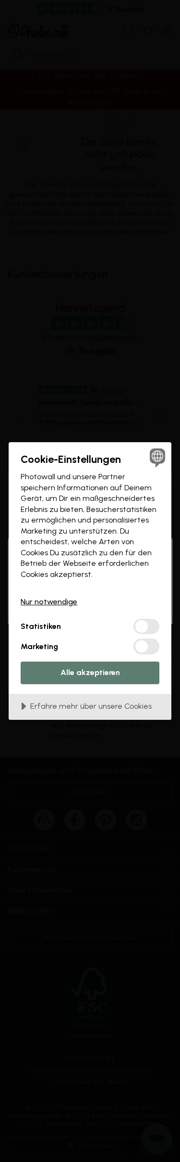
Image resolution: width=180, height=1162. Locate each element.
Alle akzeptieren (90, 672)
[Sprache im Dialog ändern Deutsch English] (156, 457)
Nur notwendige (49, 601)
